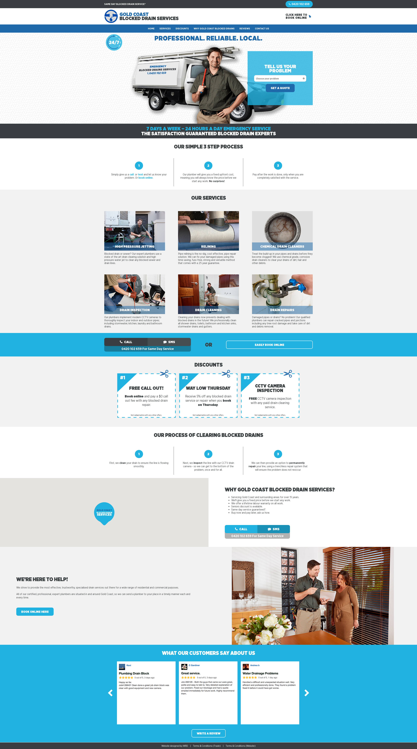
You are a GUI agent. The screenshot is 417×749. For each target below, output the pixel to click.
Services (165, 28)
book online (145, 177)
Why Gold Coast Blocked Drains (214, 28)
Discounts (182, 28)
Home (151, 28)
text (140, 174)
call (132, 174)
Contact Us (262, 28)
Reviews (244, 28)
